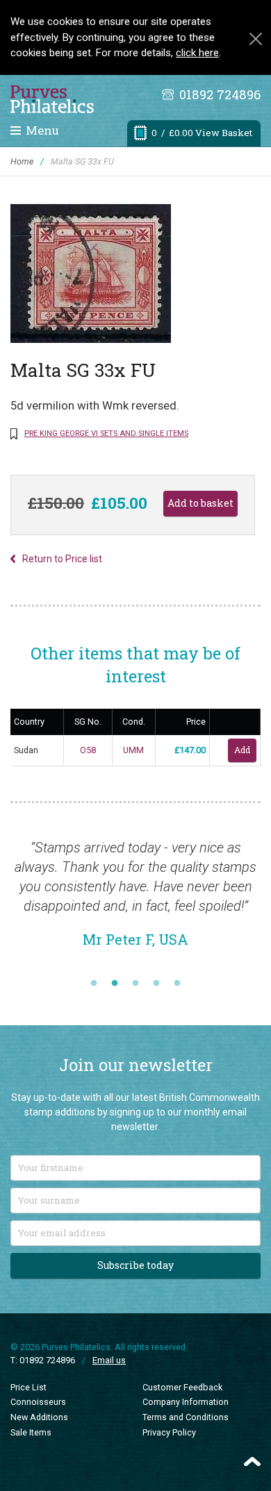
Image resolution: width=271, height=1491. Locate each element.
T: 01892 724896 (42, 1360)
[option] (135, 900)
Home (21, 161)
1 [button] (94, 984)
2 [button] (115, 984)
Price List (28, 1387)
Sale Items (30, 1432)
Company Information (185, 1402)
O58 (88, 750)
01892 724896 (220, 94)
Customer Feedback (182, 1387)
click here (197, 53)
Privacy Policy (169, 1432)
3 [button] (135, 984)
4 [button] (156, 984)
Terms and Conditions (185, 1417)
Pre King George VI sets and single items (106, 433)
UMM (133, 750)
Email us (109, 1360)
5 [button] (177, 984)
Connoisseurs (38, 1402)
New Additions (39, 1417)
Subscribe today (135, 1265)
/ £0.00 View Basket (201, 132)
